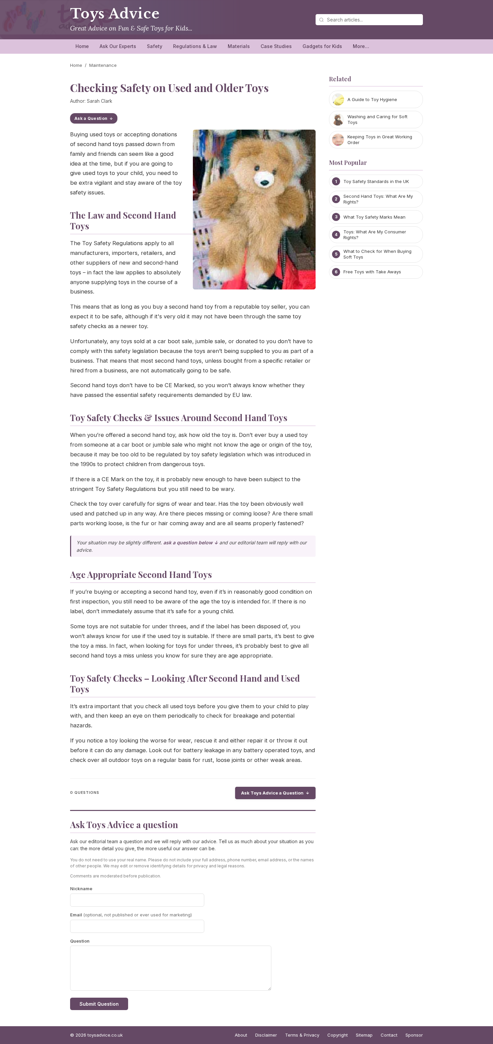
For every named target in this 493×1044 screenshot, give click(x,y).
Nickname (81, 888)
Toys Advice (115, 13)
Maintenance (103, 65)
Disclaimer (266, 1035)
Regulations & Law (195, 46)
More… (361, 46)
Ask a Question (90, 118)
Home (82, 46)
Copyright (337, 1035)
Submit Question (99, 1004)
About (241, 1035)
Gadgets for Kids (322, 46)
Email (131, 914)
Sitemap (364, 1035)
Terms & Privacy (302, 1035)
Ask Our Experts (118, 46)
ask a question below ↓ (190, 542)
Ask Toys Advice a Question (272, 793)
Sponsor (414, 1035)
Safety (154, 46)
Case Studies (276, 46)
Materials (239, 46)
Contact (389, 1035)
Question (80, 941)
